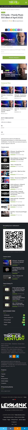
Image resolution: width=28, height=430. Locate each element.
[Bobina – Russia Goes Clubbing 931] (5, 180)
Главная (4, 9)
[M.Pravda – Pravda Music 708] (21, 103)
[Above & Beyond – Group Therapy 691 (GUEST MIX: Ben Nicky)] (5, 160)
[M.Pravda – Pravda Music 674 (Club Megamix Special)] (7, 103)
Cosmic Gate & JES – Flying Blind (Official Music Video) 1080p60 (18, 297)
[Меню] (26, 2)
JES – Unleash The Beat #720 (17, 205)
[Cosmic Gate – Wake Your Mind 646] (5, 173)
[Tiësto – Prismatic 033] (5, 167)
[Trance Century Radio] (14, 2)
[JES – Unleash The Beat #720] (5, 207)
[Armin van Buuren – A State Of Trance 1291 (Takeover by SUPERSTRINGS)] (5, 186)
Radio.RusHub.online (20, 414)
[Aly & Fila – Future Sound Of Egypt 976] (5, 214)
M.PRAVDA (16, 9)
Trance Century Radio (19, 417)
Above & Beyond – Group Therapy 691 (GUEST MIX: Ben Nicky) (18, 158)
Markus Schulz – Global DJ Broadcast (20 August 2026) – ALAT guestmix (17, 193)
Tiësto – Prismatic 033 (15, 164)
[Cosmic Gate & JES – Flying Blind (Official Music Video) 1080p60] (7, 298)
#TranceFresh (7, 319)
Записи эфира (10, 9)
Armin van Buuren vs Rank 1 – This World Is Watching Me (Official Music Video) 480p (18, 290)
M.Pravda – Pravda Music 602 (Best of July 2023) (20, 95)
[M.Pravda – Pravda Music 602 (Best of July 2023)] (21, 90)
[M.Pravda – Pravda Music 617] (7, 90)
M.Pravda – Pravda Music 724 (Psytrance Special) (13, 75)
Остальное (6, 315)
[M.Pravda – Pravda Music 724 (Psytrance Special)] (5, 153)
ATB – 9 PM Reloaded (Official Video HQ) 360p (18, 304)
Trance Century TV (8, 317)
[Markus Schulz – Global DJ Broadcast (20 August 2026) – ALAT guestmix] (5, 193)
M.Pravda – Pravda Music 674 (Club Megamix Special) (7, 110)
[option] (14, 72)
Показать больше (13, 57)
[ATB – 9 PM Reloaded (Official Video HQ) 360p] (7, 305)
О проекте (3, 383)
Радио (5, 324)
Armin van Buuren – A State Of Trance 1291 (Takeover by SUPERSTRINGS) (17, 186)
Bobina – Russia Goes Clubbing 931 (12, 6)
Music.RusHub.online (9, 417)
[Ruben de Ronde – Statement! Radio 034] (5, 200)
